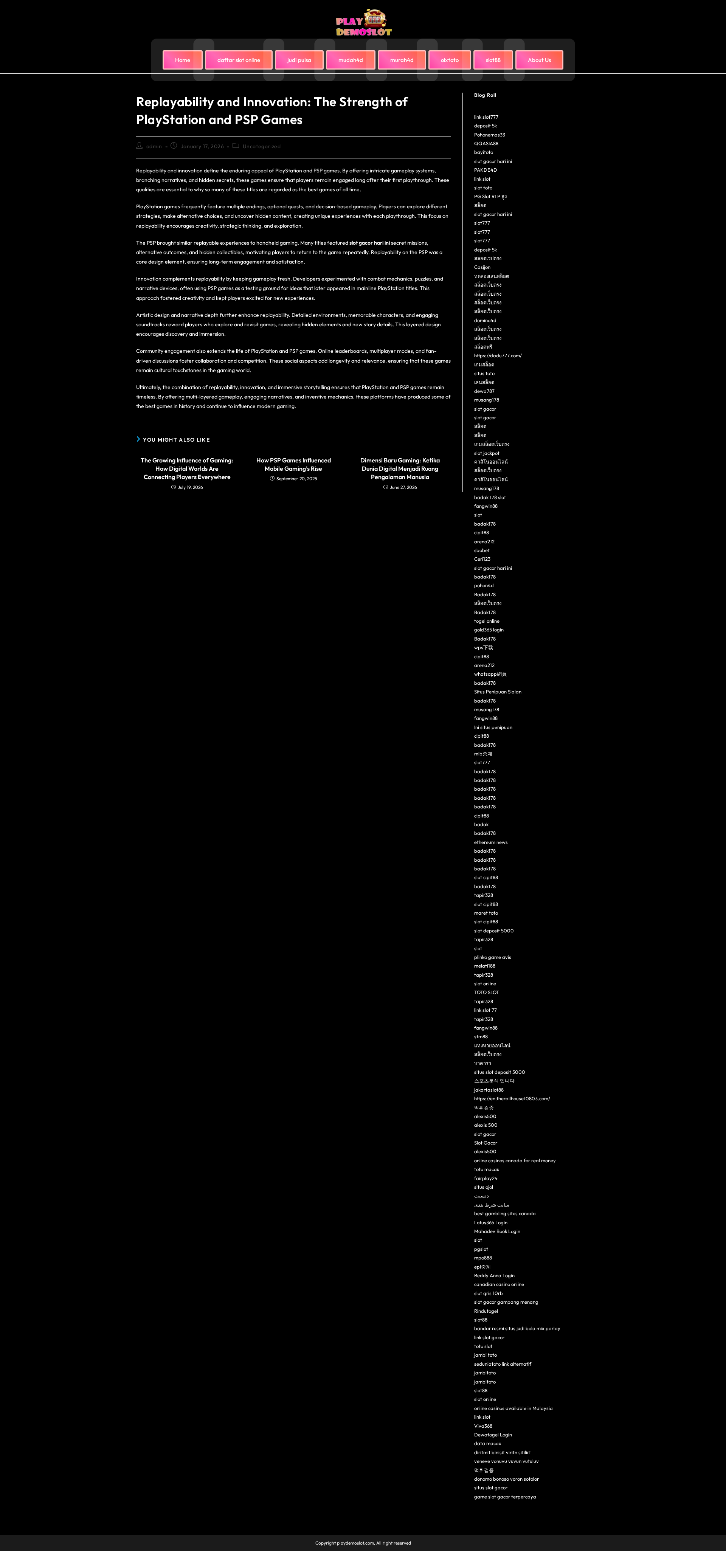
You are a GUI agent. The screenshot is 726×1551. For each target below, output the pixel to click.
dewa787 (484, 391)
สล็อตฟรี (483, 347)
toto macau (487, 1169)
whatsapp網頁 (490, 674)
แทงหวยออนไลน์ (492, 1045)
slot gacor (485, 409)
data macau (487, 1443)
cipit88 (481, 532)
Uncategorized (262, 146)
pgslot (481, 1249)
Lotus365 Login (490, 1222)
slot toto (483, 188)
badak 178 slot (490, 497)
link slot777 (486, 117)
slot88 (480, 1320)
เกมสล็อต (484, 364)
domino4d (485, 320)
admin (154, 146)
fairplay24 (486, 1178)
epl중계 (482, 1267)
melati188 (484, 966)
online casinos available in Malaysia (513, 1408)
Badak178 (485, 594)
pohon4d (484, 585)
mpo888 (483, 1258)
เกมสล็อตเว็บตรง (491, 444)
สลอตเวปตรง (487, 258)
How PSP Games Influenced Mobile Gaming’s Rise (293, 464)
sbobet (482, 550)
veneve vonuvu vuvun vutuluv (506, 1461)
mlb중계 (483, 754)
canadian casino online (499, 1284)
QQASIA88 (486, 143)
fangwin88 (486, 506)
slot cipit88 (486, 877)
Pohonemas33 (489, 135)
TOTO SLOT (486, 992)
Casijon (482, 267)
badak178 (485, 524)
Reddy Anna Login (494, 1275)
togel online (487, 621)
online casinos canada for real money (515, 1160)
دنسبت (481, 1196)
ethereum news (491, 842)
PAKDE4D (485, 170)
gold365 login (489, 630)
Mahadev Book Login (497, 1231)
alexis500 (485, 1116)
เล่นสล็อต (484, 382)
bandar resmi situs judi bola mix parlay (517, 1328)
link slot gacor (489, 1337)
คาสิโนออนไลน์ (491, 462)
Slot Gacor (485, 1143)
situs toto (484, 373)
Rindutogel (486, 1311)
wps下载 (483, 647)
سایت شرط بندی (491, 1205)
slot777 (482, 223)
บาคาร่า (482, 1063)
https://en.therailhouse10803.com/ (512, 1098)
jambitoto (485, 1373)
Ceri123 (482, 559)
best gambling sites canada (505, 1213)
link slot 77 (485, 1010)
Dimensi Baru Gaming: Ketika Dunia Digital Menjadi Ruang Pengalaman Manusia (400, 468)
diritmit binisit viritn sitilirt (502, 1452)
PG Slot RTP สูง (490, 196)
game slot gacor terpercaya (505, 1497)
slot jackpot (487, 453)
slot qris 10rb (488, 1293)
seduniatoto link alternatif (502, 1364)
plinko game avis (492, 957)
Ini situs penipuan (493, 727)
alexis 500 (486, 1125)
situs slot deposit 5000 (499, 1072)
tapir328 (483, 895)
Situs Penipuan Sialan (497, 692)
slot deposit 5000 (494, 930)
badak (481, 824)
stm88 (481, 1036)
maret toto (486, 913)
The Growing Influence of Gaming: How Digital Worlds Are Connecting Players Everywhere (187, 468)
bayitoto (483, 152)
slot (478, 515)
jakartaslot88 (489, 1090)
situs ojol (483, 1187)
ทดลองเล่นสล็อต (491, 276)
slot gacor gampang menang (506, 1302)
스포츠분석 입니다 (494, 1081)
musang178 (486, 400)
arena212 (484, 541)
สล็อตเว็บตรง (487, 285)
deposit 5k (485, 126)
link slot (482, 179)
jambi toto (485, 1355)
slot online (485, 983)
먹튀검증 (484, 1107)
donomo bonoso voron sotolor (506, 1479)
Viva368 (483, 1426)
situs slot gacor (490, 1487)
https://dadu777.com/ (498, 355)
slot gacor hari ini (369, 242)
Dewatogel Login (493, 1435)
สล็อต (480, 205)
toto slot (483, 1346)
